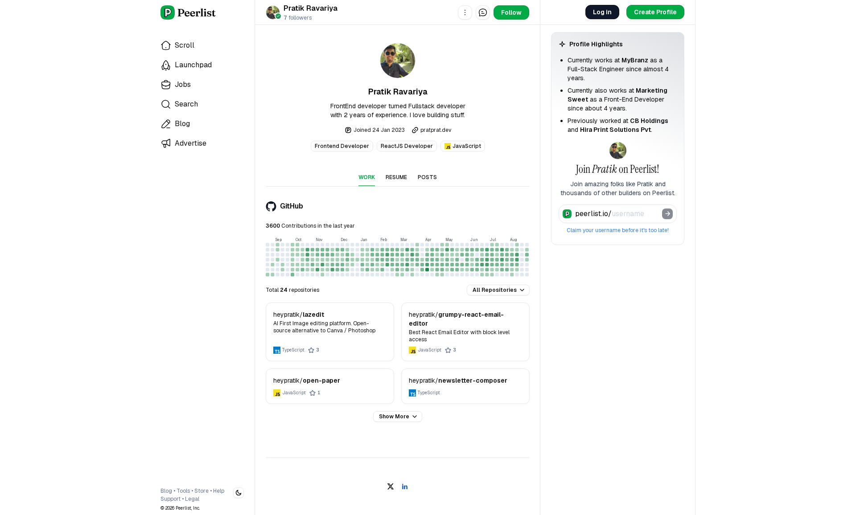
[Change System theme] (238, 492)
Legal (192, 499)
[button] (465, 12)
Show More (394, 416)
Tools (183, 491)
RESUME (396, 177)
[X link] (390, 486)
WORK (366, 177)
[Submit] (667, 213)
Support (170, 499)
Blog (166, 491)
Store (201, 491)
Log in (602, 12)
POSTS (427, 177)
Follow (511, 12)
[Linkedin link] (404, 486)
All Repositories (495, 290)
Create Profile (655, 12)
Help (218, 491)
